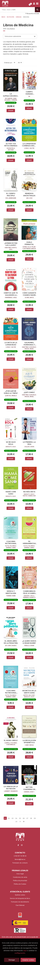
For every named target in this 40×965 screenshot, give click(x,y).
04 (16, 818)
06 (24, 818)
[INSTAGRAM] (21, 845)
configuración (20, 953)
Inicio (3, 17)
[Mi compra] (31, 3)
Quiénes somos (20, 895)
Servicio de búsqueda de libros (20, 898)
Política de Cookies (20, 884)
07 (27, 818)
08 (31, 818)
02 (9, 818)
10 (16, 822)
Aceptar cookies (28, 960)
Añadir (10, 110)
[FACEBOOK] (18, 845)
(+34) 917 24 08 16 (20, 856)
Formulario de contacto (20, 863)
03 (13, 818)
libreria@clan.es (20, 859)
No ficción (10, 17)
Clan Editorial (20, 905)
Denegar (12, 960)
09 (35, 818)
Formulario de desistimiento (20, 902)
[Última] (23, 821)
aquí (25, 950)
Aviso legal (20, 874)
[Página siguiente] (20, 821)
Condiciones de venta (20, 877)
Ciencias (18, 17)
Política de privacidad (20, 881)
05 (20, 818)
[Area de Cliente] (34, 4)
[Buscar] (37, 9)
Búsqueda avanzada (33, 13)
